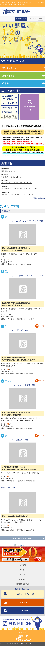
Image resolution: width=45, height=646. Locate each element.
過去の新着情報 (38, 198)
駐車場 (5, 83)
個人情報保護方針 (22, 584)
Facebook (24, 610)
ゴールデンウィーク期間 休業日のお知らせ (17, 181)
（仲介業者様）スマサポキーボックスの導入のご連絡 (20, 187)
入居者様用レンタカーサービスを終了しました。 (18, 193)
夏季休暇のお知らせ (8, 170)
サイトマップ (22, 579)
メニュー (33, 18)
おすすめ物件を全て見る (22, 538)
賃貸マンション (9, 67)
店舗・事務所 (8, 75)
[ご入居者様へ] (22, 139)
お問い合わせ (24, 602)
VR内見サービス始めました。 (12, 176)
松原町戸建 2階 (8, 487)
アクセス (22, 569)
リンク (22, 574)
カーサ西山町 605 (20, 330)
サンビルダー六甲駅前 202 (23, 385)
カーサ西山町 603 (20, 439)
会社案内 (22, 565)
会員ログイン (21, 18)
